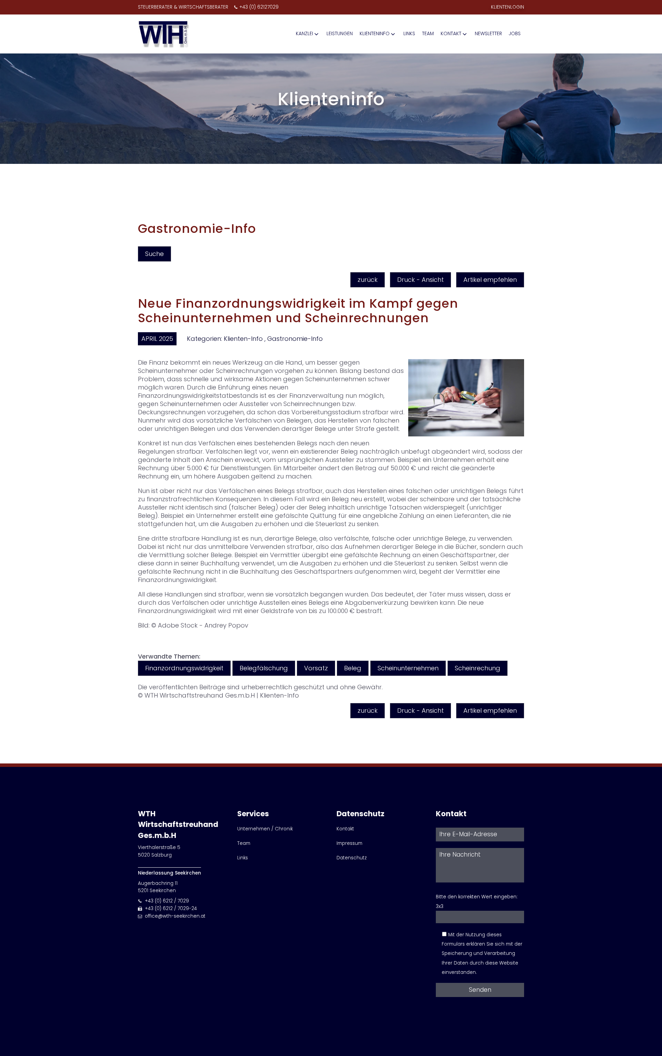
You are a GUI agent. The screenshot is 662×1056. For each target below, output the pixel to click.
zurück (368, 279)
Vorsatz (316, 668)
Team (428, 33)
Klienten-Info (243, 338)
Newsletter (488, 33)
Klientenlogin (507, 7)
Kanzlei (304, 33)
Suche (154, 253)
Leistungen (340, 33)
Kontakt (451, 33)
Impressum (349, 843)
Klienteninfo (375, 33)
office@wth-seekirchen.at (175, 916)
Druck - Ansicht (420, 279)
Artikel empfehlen (490, 279)
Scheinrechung (477, 668)
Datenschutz (352, 858)
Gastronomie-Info (295, 338)
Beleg (352, 668)
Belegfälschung (264, 668)
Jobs (515, 33)
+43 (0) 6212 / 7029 (167, 901)
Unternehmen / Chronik (265, 829)
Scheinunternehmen (408, 668)
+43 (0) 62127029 (259, 7)
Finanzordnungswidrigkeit (184, 668)
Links (409, 33)
